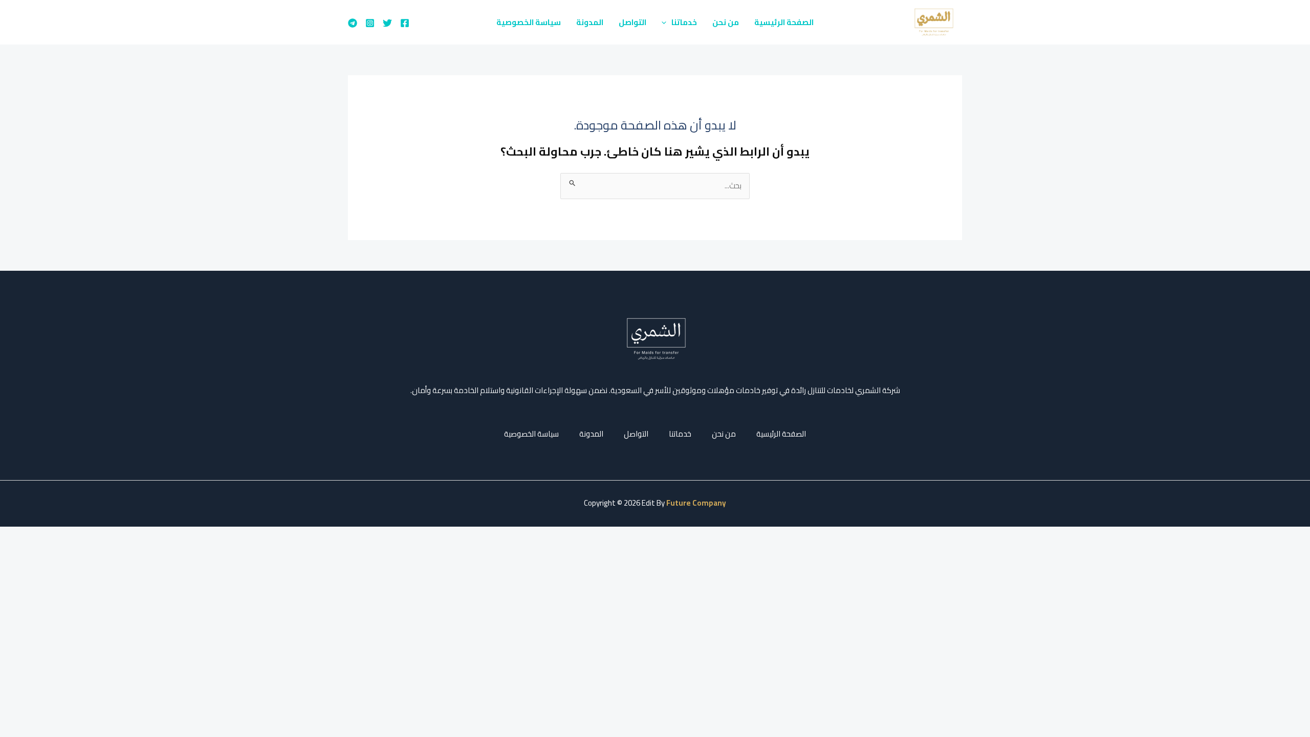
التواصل (632, 22)
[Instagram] (370, 23)
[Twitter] (387, 23)
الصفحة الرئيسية (784, 22)
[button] (666, 22)
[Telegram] (352, 23)
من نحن (725, 22)
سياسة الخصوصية (528, 22)
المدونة (589, 22)
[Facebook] (404, 23)
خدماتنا (684, 22)
